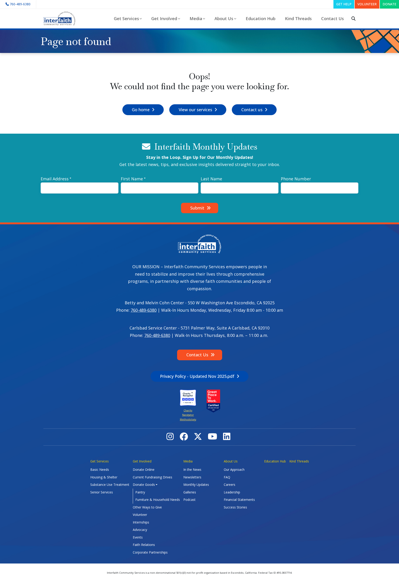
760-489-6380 (144, 310)
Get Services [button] (126, 18)
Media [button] (196, 18)
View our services (195, 109)
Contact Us (332, 18)
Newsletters (192, 477)
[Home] (61, 18)
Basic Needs (99, 469)
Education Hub (260, 18)
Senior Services (101, 492)
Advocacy (140, 529)
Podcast (189, 499)
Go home (141, 109)
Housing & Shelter (103, 477)
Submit (197, 208)
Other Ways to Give (147, 507)
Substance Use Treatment (109, 484)
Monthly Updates (196, 484)
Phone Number (296, 179)
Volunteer (140, 514)
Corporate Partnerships (150, 552)
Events (138, 537)
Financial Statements (239, 499)
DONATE (389, 4)
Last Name (211, 179)
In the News (192, 469)
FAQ (227, 477)
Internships (141, 522)
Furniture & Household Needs (157, 499)
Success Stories (235, 507)
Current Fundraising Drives (152, 477)
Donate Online (143, 469)
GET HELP (343, 4)
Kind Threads (298, 18)
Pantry (140, 492)
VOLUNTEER (367, 4)
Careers (229, 484)
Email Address (55, 179)
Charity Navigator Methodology (188, 415)
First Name (132, 179)
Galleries (189, 492)
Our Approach (234, 469)
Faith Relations (144, 544)
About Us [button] (224, 18)
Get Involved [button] (164, 18)
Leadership (232, 492)
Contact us (252, 109)
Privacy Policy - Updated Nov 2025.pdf (197, 376)
